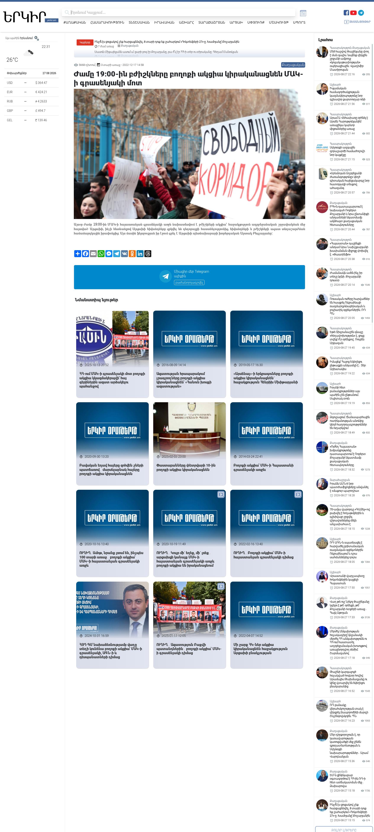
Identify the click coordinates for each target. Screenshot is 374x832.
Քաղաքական (75, 22)
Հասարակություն (107, 22)
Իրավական (164, 22)
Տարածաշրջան (211, 22)
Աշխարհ (186, 22)
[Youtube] (353, 12)
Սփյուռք (255, 22)
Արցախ (236, 22)
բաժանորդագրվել (189, 282)
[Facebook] (346, 12)
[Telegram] (361, 12)
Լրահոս (325, 39)
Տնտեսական (139, 22)
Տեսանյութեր (360, 21)
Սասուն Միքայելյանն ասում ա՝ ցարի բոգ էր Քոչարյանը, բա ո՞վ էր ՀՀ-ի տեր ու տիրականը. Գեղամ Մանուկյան (166, 41)
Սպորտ (299, 22)
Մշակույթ (279, 22)
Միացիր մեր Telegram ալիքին (191, 273)
